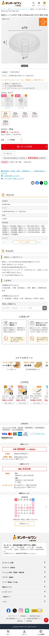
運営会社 (20, 621)
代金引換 (20, 427)
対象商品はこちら (24, 523)
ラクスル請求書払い (18, 429)
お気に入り (9, 153)
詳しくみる (8, 403)
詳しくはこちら (7, 459)
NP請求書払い (29, 427)
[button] (41, 632)
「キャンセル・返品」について (13, 178)
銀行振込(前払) (39, 427)
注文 (46, 619)
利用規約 (23, 616)
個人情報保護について (13, 618)
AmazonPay (6, 429)
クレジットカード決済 (9, 427)
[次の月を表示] (45, 506)
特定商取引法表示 (35, 616)
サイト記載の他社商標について (33, 618)
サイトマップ (13, 616)
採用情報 (29, 621)
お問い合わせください (21, 457)
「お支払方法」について (11, 176)
